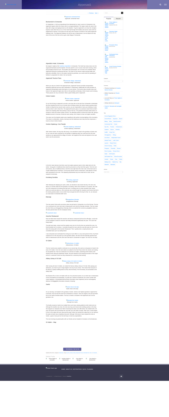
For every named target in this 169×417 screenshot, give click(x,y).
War (120, 162)
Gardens (107, 129)
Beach (120, 118)
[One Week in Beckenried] (92, 359)
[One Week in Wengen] (79, 359)
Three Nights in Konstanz (113, 22)
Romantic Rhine (113, 45)
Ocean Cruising (108, 145)
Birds (110, 121)
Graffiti (106, 132)
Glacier (112, 129)
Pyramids (113, 148)
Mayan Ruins (113, 143)
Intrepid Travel (108, 140)
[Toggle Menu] (165, 4)
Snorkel (106, 159)
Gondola (71, 352)
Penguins (107, 148)
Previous (91, 13)
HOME (63, 369)
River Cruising (108, 151)
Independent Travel (79, 352)
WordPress (69, 376)
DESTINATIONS (77, 369)
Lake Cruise (116, 140)
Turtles (120, 159)
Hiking (74, 352)
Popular (108, 18)
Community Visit (108, 124)
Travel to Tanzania (109, 106)
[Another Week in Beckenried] (65, 359)
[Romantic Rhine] (106, 45)
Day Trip (67, 352)
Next (96, 13)
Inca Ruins (107, 137)
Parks (115, 145)
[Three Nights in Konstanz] (52, 359)
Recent (118, 18)
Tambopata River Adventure (113, 55)
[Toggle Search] (160, 4)
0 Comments (94, 352)
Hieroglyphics (108, 134)
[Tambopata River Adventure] (106, 54)
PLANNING (90, 369)
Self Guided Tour (86, 352)
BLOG (84, 369)
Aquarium (115, 118)
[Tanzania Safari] (106, 31)
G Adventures (119, 126)
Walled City (115, 162)
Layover (106, 143)
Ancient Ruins (108, 118)
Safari (106, 153)
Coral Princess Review (115, 66)
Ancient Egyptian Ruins (110, 116)
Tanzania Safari (113, 31)
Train (90, 352)
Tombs (111, 159)
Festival (112, 126)
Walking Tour (108, 162)
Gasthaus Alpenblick (65, 66)
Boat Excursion (117, 121)
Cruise (115, 124)
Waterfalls (112, 164)
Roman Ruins (116, 151)
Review (119, 148)
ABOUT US (69, 369)
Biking (106, 121)
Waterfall (107, 164)
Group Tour (112, 132)
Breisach (117, 103)
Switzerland (61, 352)
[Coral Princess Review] (106, 66)
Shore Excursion (118, 156)
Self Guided (112, 153)
